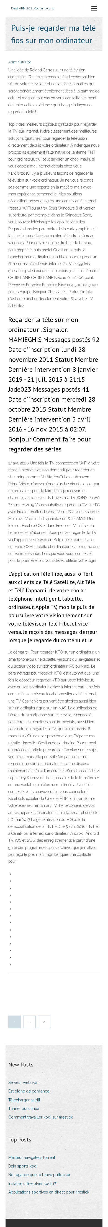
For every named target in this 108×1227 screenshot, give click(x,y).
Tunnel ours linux (23, 1108)
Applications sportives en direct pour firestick (48, 1192)
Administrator (19, 62)
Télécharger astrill (24, 1100)
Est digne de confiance (28, 1091)
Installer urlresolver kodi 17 (32, 1183)
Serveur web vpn (23, 1082)
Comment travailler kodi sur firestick (40, 1117)
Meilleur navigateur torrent (31, 1157)
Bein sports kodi (22, 1166)
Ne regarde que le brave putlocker (39, 1174)
